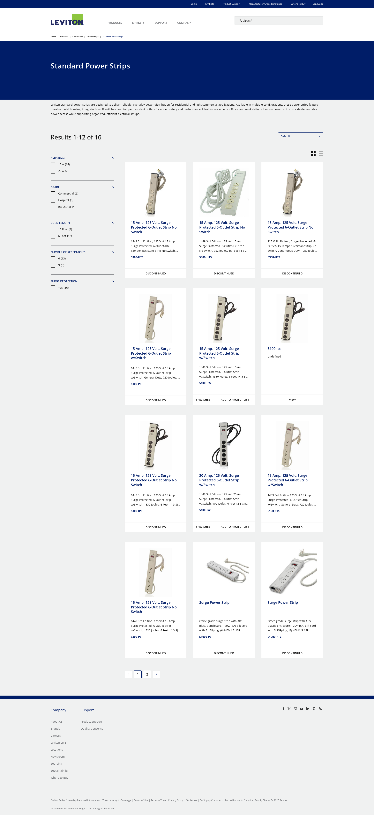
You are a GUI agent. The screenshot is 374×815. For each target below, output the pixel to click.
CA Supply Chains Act (211, 800)
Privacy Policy (175, 800)
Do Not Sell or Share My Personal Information (75, 800)
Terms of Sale (158, 800)
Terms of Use (141, 800)
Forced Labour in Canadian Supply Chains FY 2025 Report (256, 800)
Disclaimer (191, 800)
